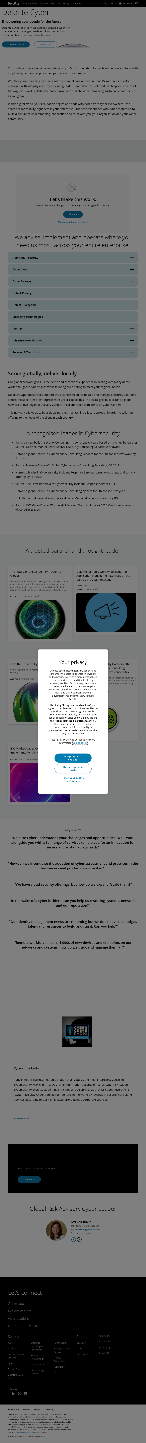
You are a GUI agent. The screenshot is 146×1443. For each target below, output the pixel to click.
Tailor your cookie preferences (73, 779)
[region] (73, 721)
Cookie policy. (80, 742)
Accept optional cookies (73, 758)
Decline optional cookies (73, 768)
